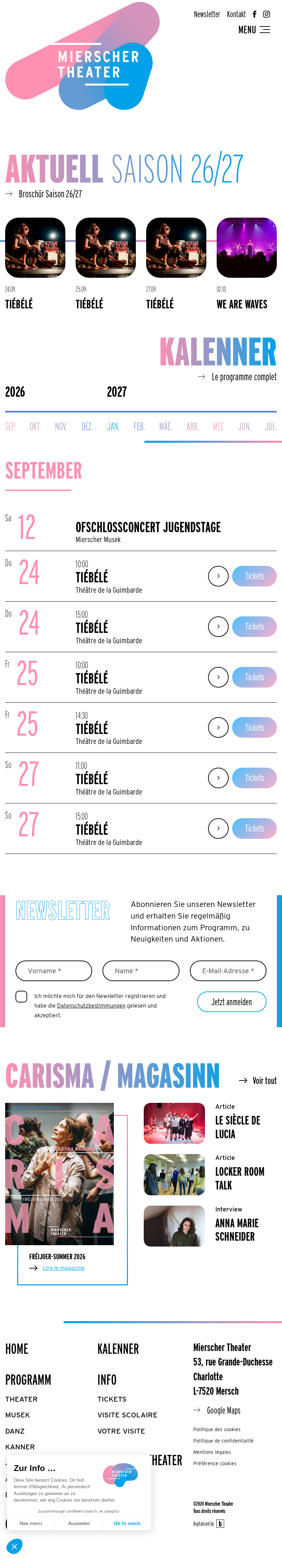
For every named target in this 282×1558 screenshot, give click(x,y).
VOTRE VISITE (121, 1431)
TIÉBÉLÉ (19, 303)
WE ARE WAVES (242, 303)
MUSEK (17, 1415)
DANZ (15, 1431)
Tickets (254, 576)
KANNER (20, 1446)
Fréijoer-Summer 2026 (57, 1256)
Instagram (266, 14)
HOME (16, 1348)
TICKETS (112, 1399)
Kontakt (236, 14)
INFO (107, 1379)
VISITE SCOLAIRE (127, 1415)
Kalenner (118, 1348)
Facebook (254, 14)
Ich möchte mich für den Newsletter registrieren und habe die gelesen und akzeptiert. (100, 1006)
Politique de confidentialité (223, 1441)
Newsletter (207, 14)
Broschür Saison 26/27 (50, 193)
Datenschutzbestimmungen (91, 1005)
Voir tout (265, 1080)
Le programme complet (244, 376)
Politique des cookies (217, 1429)
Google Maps (223, 1410)
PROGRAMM (28, 1379)
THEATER (21, 1399)
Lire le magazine (64, 1268)
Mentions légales (212, 1452)
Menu (247, 29)
